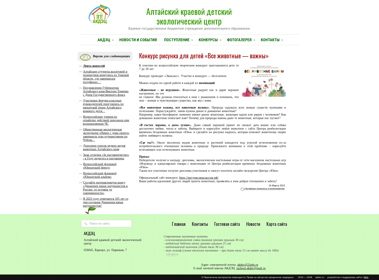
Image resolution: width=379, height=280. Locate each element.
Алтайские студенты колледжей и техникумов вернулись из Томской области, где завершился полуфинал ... (106, 77)
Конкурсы (208, 39)
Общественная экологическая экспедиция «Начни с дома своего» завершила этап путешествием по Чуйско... (106, 135)
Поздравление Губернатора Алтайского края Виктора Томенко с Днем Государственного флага (106, 91)
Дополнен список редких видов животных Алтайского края (104, 147)
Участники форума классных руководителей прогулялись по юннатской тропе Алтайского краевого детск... (103, 106)
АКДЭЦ (104, 39)
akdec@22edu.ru (247, 264)
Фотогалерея (239, 39)
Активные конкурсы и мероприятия (264, 188)
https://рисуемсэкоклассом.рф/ (198, 177)
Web (366, 277)
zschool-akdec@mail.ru (251, 268)
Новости (253, 224)
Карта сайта (276, 224)
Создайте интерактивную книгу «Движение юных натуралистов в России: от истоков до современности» (105, 188)
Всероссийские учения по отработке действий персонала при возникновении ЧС (106, 120)
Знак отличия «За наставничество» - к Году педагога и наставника (106, 156)
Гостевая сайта (227, 224)
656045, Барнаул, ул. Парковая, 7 (105, 250)
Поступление (177, 39)
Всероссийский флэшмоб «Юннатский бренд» (99, 165)
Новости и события (138, 39)
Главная (179, 224)
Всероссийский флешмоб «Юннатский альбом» (99, 175)
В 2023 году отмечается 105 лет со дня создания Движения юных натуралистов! (105, 202)
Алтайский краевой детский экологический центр (189, 17)
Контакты (270, 39)
